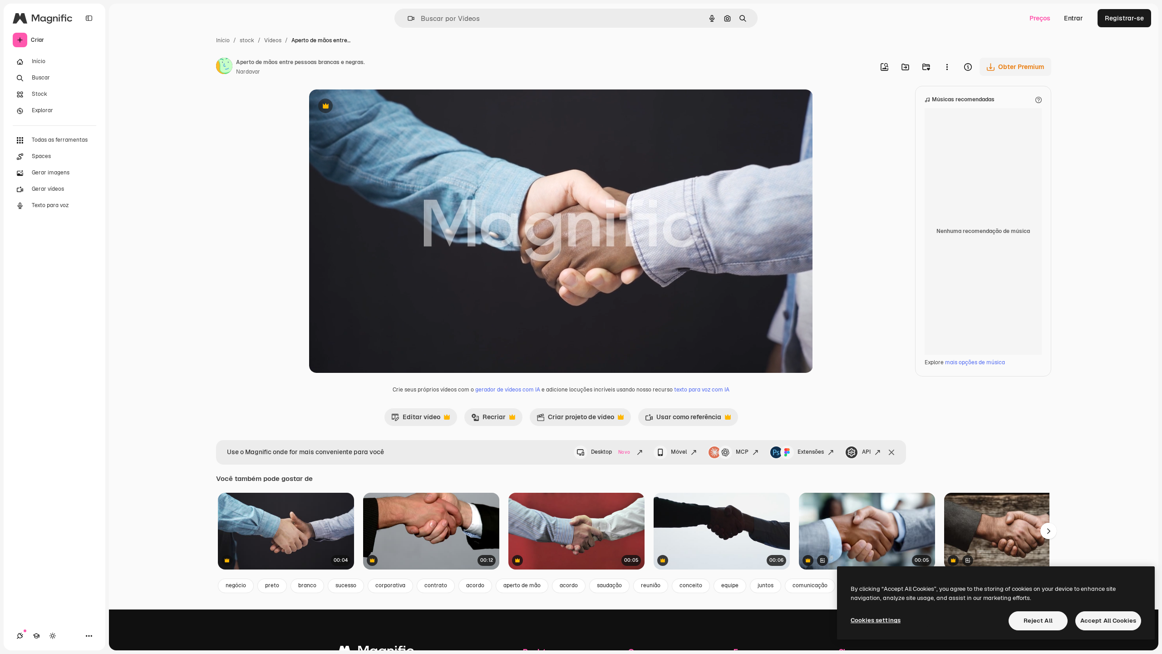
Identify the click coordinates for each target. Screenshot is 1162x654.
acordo (475, 585)
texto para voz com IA (701, 389)
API (866, 452)
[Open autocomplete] (407, 18)
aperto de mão (522, 585)
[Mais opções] (947, 67)
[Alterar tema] (52, 636)
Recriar (488, 419)
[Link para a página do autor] (224, 67)
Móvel (679, 452)
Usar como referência (683, 419)
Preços (1039, 18)
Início (223, 40)
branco (307, 585)
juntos (765, 585)
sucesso (345, 585)
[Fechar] (891, 452)
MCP (742, 452)
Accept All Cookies (1108, 620)
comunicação (810, 585)
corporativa (390, 585)
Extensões (811, 452)
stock (247, 40)
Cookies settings (876, 620)
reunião (650, 585)
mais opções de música (975, 362)
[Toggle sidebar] (89, 18)
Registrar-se (1124, 18)
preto (272, 585)
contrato (435, 585)
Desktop (610, 452)
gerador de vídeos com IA (507, 389)
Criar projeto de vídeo (575, 419)
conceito (690, 585)
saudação (609, 585)
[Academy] (36, 636)
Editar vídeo (415, 419)
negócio (236, 585)
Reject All (1038, 620)
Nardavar (248, 71)
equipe (730, 585)
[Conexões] (20, 636)
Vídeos (272, 40)
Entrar (1073, 18)
